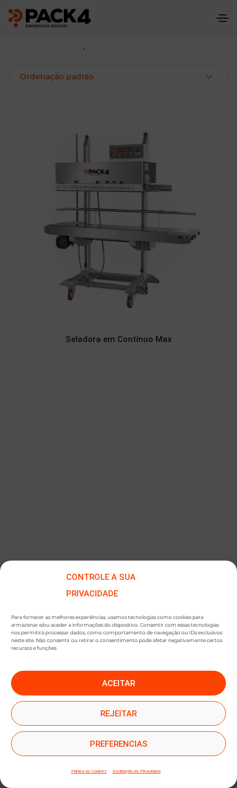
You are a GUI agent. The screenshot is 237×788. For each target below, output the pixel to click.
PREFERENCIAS (119, 744)
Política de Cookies (89, 771)
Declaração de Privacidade (136, 771)
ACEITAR (118, 683)
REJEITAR (118, 714)
